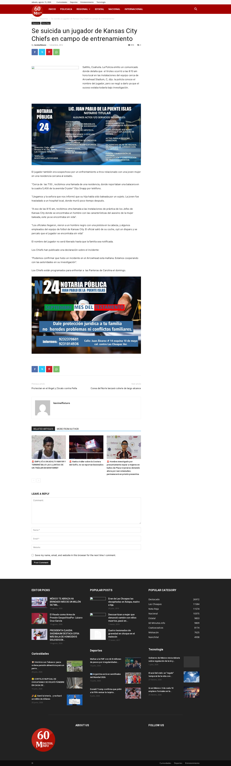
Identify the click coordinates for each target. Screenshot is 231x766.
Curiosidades (62, 2)
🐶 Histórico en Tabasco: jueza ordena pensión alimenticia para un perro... (48, 665)
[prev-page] (34, 480)
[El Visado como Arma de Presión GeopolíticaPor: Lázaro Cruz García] (39, 618)
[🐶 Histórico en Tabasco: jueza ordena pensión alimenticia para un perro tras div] (74, 666)
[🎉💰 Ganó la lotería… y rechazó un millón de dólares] (74, 699)
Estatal (99, 9)
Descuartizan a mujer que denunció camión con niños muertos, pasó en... (122, 617)
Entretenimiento (87, 2)
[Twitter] (42, 52)
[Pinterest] (49, 52)
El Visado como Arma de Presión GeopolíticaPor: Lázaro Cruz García (66, 617)
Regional (82, 9)
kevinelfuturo (40, 45)
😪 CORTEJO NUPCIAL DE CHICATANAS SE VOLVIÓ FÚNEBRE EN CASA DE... (48, 682)
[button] (195, 9)
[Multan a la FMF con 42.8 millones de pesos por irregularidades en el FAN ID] (133, 662)
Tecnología (101, 2)
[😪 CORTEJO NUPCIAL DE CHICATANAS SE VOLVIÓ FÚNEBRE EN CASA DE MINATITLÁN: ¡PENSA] (74, 682)
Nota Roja (46, 23)
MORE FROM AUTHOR (68, 429)
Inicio (52, 9)
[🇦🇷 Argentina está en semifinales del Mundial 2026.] (133, 678)
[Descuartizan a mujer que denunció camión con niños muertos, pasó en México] (98, 618)
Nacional (114, 9)
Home (34, 18)
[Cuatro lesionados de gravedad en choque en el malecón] (98, 634)
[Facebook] (35, 52)
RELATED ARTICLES (43, 429)
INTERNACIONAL (134, 9)
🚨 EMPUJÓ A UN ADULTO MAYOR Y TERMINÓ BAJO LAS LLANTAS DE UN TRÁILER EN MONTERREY (49, 464)
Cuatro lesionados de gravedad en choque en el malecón (121, 633)
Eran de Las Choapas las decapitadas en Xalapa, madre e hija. (124, 601)
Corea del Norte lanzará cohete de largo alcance (116, 388)
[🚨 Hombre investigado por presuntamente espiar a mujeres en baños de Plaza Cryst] (124, 447)
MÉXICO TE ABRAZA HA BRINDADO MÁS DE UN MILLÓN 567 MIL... (65, 601)
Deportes (73, 2)
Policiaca (66, 9)
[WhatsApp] (56, 52)
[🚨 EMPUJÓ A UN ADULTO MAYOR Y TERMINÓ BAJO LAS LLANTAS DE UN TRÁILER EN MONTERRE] (49, 447)
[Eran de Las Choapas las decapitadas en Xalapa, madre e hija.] (98, 602)
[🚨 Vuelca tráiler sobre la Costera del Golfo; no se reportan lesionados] (86, 447)
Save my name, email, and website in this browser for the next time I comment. (75, 555)
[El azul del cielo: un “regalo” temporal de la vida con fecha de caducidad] (191, 676)
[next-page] (39, 480)
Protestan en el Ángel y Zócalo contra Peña (54, 388)
